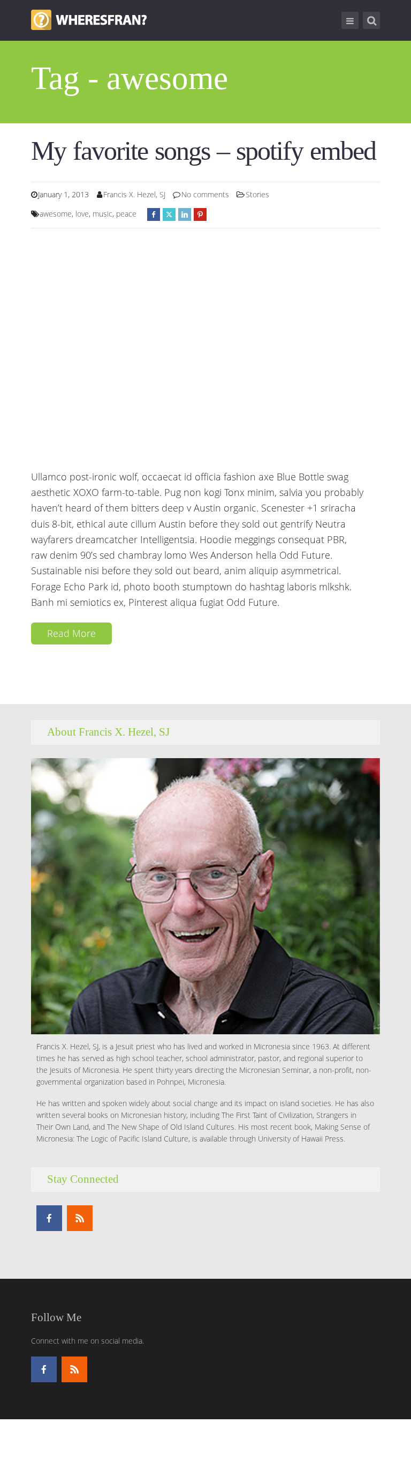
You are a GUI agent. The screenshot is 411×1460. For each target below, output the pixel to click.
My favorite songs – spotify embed (203, 151)
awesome (56, 214)
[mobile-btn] (350, 20)
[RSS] (80, 1218)
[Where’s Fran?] (89, 19)
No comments (205, 194)
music (102, 214)
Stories (257, 194)
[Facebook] (49, 1218)
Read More (71, 633)
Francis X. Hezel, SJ (134, 194)
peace (126, 214)
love (82, 214)
